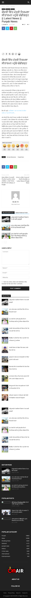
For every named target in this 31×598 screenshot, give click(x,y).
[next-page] (5, 242)
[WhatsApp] (15, 28)
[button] (3, 2)
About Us (18, 593)
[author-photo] (15, 199)
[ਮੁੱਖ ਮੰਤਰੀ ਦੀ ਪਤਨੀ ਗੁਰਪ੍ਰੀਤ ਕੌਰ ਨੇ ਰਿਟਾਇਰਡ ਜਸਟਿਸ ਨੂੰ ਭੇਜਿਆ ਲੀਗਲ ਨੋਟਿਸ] (6, 236)
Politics (12, 9)
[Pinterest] (11, 28)
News (7, 6)
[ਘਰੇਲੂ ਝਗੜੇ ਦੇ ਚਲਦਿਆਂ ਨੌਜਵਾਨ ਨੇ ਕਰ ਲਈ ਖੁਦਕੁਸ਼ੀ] (6, 219)
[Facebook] (3, 28)
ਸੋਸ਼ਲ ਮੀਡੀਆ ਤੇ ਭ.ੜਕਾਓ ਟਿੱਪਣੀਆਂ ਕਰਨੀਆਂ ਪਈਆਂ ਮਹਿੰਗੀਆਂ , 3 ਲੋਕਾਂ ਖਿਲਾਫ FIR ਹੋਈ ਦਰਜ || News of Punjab (8, 181)
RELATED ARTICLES (8, 212)
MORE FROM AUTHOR (22, 212)
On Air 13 (5, 24)
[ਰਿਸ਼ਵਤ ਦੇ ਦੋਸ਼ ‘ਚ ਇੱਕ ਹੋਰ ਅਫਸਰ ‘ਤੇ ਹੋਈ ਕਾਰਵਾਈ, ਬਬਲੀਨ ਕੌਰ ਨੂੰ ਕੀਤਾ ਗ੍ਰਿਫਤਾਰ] (6, 512)
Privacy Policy (11, 593)
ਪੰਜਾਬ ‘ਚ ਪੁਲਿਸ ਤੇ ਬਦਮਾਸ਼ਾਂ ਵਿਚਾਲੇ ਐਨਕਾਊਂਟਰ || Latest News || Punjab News (22, 180)
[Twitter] (7, 28)
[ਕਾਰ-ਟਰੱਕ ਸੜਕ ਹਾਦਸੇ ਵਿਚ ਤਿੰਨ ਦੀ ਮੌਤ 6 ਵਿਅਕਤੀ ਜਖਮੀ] (6, 228)
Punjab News (21, 157)
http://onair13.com (15, 204)
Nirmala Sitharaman (11, 157)
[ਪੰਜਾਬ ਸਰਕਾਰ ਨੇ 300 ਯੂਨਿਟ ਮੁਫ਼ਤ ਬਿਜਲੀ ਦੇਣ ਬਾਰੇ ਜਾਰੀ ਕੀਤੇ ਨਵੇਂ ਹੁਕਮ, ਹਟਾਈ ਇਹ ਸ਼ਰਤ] (6, 520)
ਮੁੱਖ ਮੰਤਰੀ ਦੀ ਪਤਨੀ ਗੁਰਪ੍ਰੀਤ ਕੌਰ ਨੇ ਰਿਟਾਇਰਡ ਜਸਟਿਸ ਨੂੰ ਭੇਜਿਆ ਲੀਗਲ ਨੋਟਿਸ (19, 236)
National (13, 6)
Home (3, 6)
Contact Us (24, 593)
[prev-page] (3, 242)
